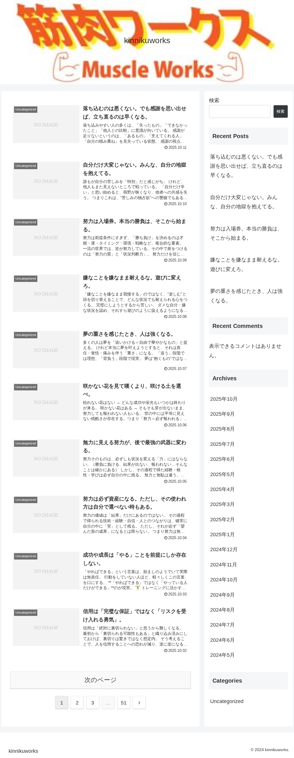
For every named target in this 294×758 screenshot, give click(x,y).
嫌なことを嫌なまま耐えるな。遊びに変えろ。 (246, 264)
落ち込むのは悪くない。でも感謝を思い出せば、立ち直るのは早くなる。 (246, 166)
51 (124, 703)
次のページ (100, 679)
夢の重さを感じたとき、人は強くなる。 (246, 295)
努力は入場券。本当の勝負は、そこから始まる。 (246, 233)
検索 (214, 100)
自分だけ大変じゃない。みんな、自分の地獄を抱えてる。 (243, 201)
